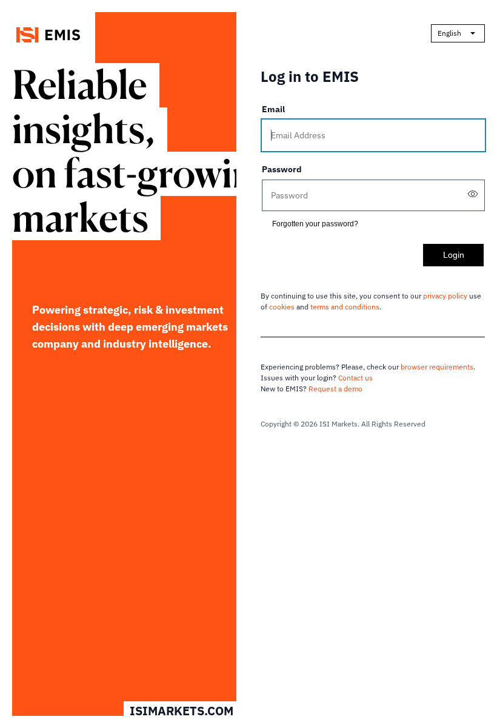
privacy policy (445, 295)
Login (453, 255)
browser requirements (437, 366)
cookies (282, 306)
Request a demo (335, 388)
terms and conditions (344, 306)
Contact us (355, 377)
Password (282, 169)
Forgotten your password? (315, 224)
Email (273, 109)
